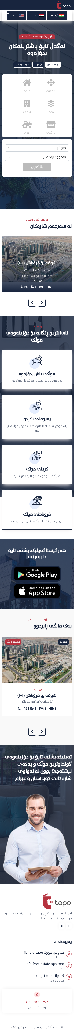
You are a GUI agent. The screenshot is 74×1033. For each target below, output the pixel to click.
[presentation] (42, 303)
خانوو (27, 91)
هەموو (51, 91)
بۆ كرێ (38, 65)
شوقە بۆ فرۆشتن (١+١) (37, 695)
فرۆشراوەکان (22, 65)
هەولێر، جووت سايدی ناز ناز (44, 952)
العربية (34, 15)
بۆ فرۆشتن (53, 65)
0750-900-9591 (37, 1002)
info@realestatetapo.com (44, 964)
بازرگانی (51, 133)
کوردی (54, 15)
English (14, 15)
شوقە (27, 112)
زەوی (51, 112)
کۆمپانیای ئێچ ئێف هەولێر (37, 702)
